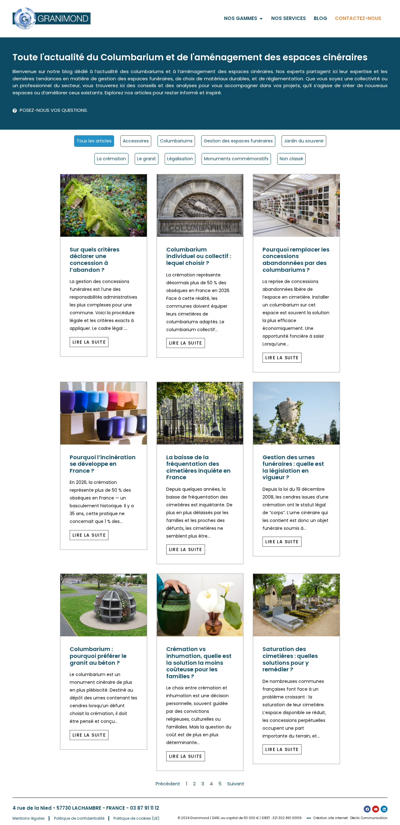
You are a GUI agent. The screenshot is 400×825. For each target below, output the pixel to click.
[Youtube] (375, 809)
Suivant (235, 783)
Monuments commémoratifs (236, 159)
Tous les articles (94, 141)
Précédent (168, 783)
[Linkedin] (384, 809)
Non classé (291, 159)
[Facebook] (367, 809)
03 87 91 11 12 (144, 808)
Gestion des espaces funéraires (238, 141)
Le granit (146, 159)
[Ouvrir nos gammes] (261, 18)
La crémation (111, 159)
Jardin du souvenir (304, 141)
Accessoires (136, 141)
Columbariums (176, 141)
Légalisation (180, 159)
